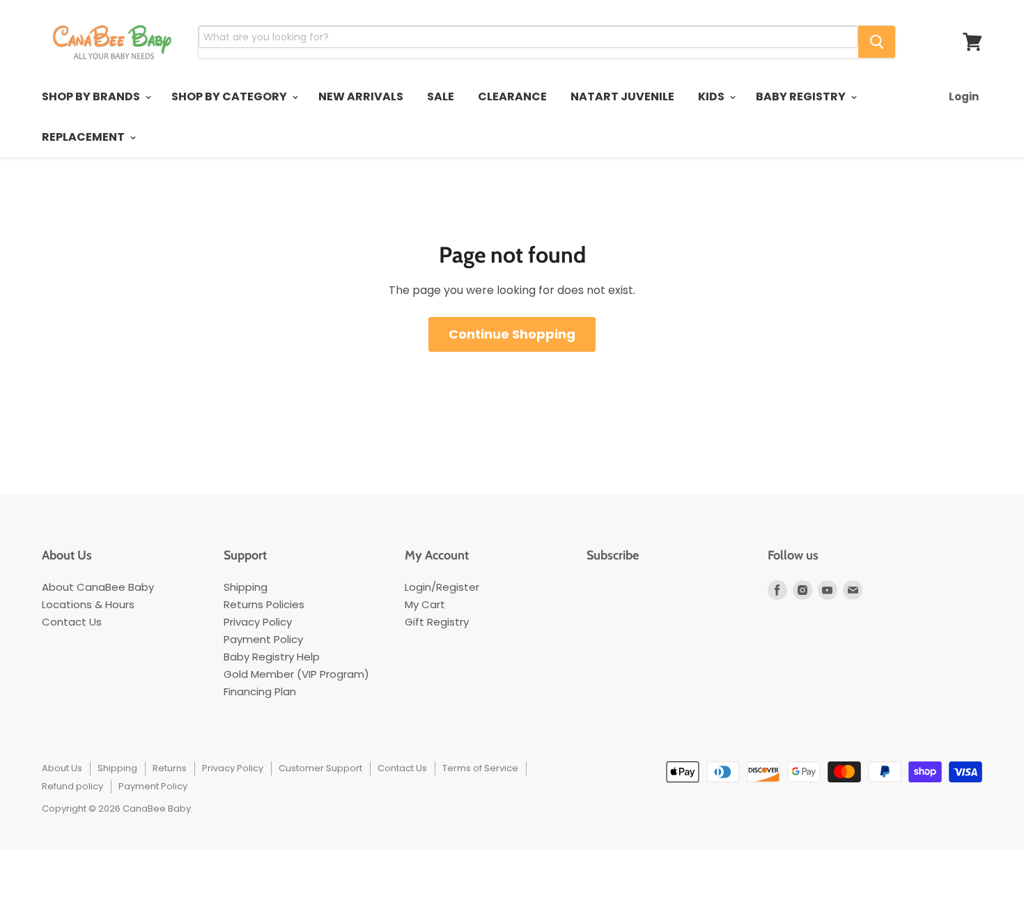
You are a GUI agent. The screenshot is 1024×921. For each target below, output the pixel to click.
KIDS (712, 96)
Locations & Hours (88, 604)
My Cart (425, 604)
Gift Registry (437, 621)
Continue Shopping (512, 334)
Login (964, 96)
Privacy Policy (258, 621)
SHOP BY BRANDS (92, 96)
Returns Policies (264, 604)
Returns (170, 768)
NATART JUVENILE (622, 96)
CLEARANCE (512, 96)
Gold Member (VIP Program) (296, 674)
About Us (62, 768)
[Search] (876, 42)
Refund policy (72, 786)
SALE (440, 96)
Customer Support (320, 768)
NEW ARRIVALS (360, 96)
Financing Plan (260, 691)
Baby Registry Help (272, 656)
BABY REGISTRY (802, 96)
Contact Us (72, 621)
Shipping (245, 587)
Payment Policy (263, 639)
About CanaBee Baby (98, 587)
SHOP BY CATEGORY (230, 96)
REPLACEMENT (84, 137)
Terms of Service (480, 768)
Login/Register (442, 587)
